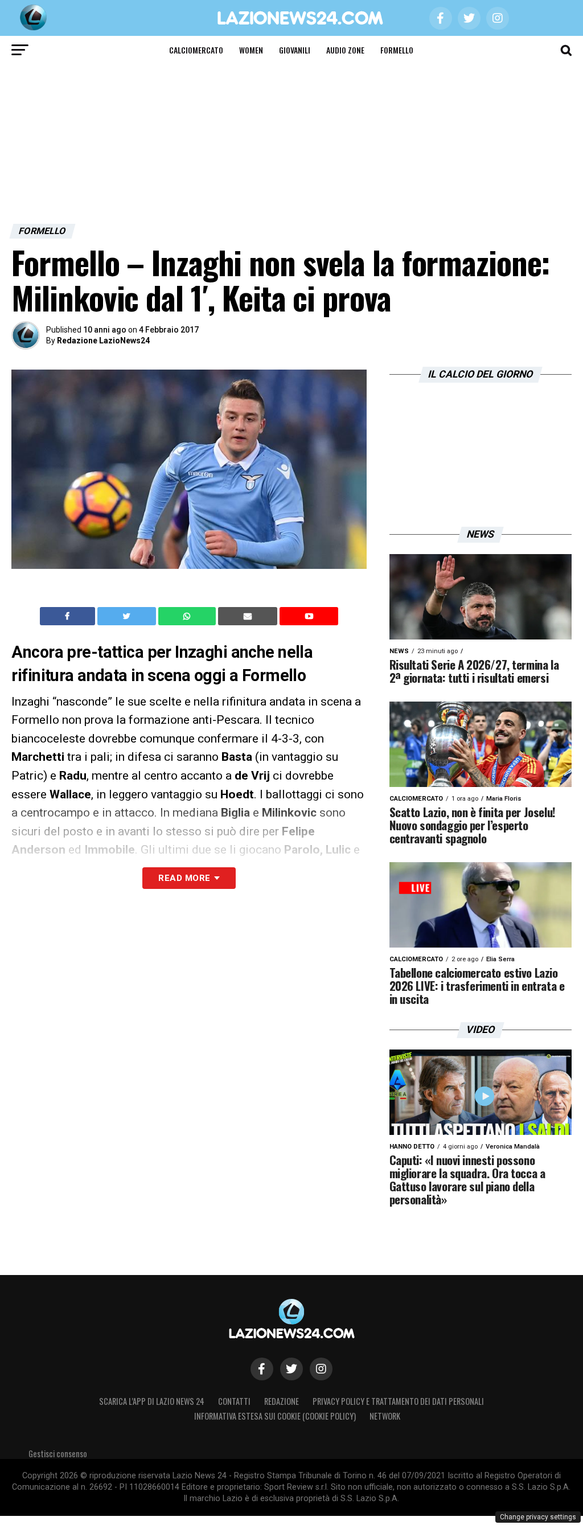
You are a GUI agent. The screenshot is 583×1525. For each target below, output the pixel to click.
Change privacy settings (538, 1517)
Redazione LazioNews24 (103, 340)
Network (384, 1416)
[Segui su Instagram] (321, 1369)
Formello (396, 50)
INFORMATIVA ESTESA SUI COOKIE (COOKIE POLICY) (275, 1416)
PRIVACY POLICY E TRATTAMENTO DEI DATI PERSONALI (398, 1401)
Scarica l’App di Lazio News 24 (151, 1401)
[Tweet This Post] (127, 616)
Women (251, 50)
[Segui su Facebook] (262, 1369)
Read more (184, 878)
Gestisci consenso (57, 1454)
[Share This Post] (188, 616)
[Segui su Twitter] (291, 1369)
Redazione (281, 1401)
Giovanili (294, 50)
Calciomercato (196, 50)
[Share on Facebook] (69, 616)
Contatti (234, 1401)
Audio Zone (345, 50)
